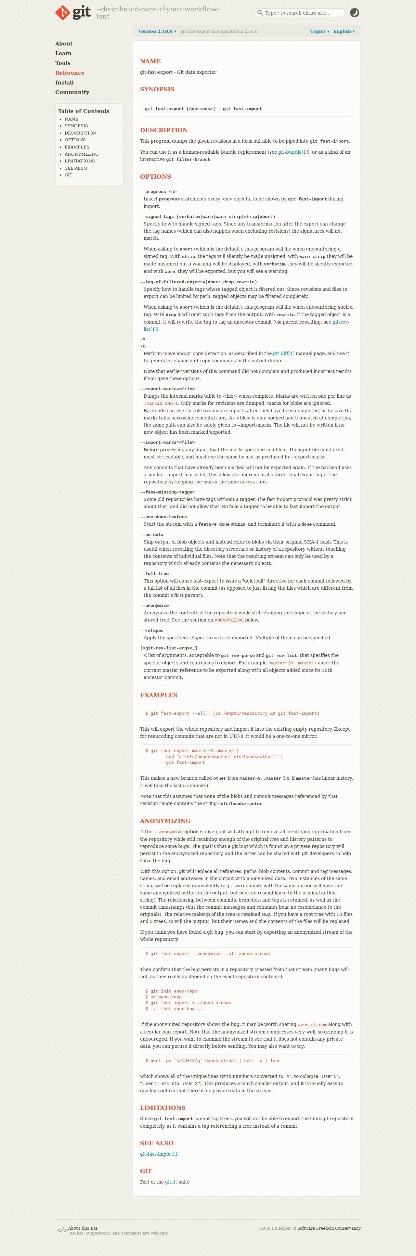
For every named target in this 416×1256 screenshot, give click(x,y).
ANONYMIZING (81, 154)
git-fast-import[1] (159, 1154)
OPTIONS (75, 139)
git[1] (171, 1182)
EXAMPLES (77, 147)
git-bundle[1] (293, 152)
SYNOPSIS (76, 125)
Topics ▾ (320, 31)
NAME (71, 119)
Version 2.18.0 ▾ (157, 31)
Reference (69, 73)
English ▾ (344, 31)
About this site (83, 1228)
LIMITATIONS (80, 161)
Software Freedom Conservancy (329, 1228)
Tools (63, 63)
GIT (68, 175)
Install (64, 83)
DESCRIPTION (81, 133)
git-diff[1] (283, 353)
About (63, 44)
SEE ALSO (76, 168)
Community (72, 92)
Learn (63, 53)
